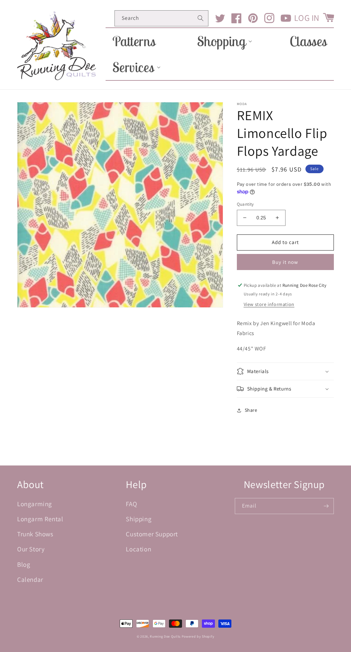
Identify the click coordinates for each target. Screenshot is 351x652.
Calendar (30, 579)
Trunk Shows (35, 534)
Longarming (34, 504)
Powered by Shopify (198, 636)
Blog (23, 564)
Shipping (139, 519)
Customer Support (152, 534)
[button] (222, 41)
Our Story (31, 549)
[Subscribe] (326, 506)
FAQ (131, 504)
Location (138, 549)
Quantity (245, 204)
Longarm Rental (40, 519)
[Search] (200, 18)
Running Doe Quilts (165, 636)
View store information (269, 304)
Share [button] (251, 410)
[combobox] (161, 18)
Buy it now (285, 262)
